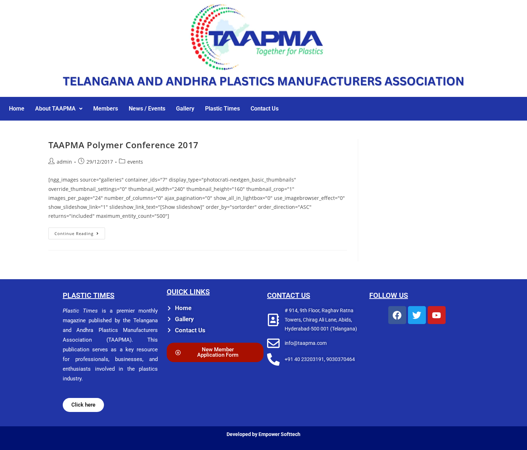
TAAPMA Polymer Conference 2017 (123, 145)
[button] (59, 108)
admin (64, 161)
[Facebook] (397, 315)
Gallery (185, 108)
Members (105, 108)
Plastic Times (222, 108)
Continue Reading (79, 232)
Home (16, 108)
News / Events (147, 108)
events (135, 161)
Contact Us (265, 108)
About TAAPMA (55, 108)
